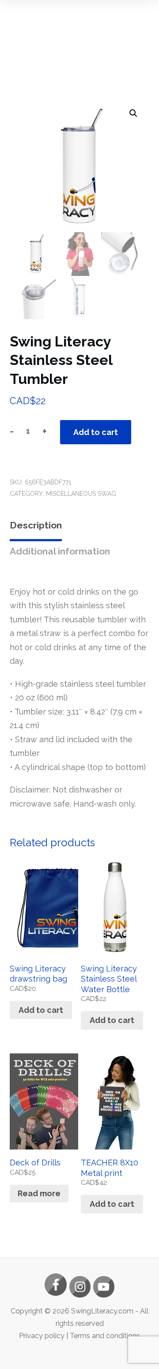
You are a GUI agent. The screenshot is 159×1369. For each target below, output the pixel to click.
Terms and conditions (105, 1336)
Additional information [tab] (60, 551)
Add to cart (95, 432)
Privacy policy (41, 1336)
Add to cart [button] (41, 1010)
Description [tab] (36, 525)
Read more (39, 1193)
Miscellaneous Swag (81, 493)
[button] (133, 113)
